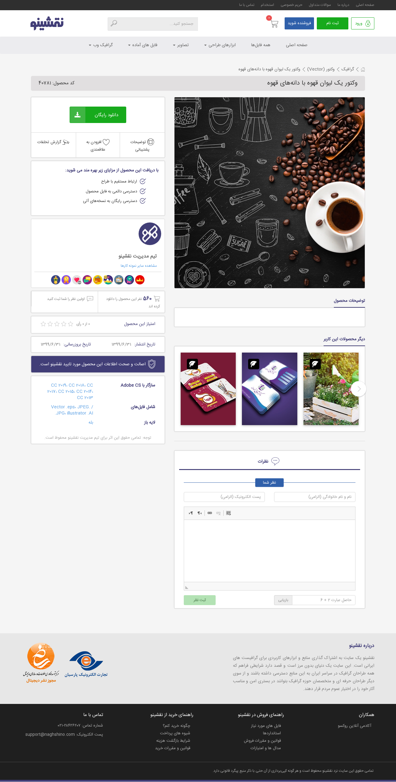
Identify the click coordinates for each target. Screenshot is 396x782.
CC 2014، (84, 391)
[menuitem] (348, 69)
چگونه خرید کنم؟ (176, 726)
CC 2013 (85, 398)
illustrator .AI (80, 413)
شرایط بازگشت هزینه (173, 740)
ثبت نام (332, 23)
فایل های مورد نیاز (266, 726)
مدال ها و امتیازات (266, 748)
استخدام (267, 5)
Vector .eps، (64, 407)
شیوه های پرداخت (175, 733)
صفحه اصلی (365, 5)
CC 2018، (78, 385)
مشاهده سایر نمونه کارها (139, 266)
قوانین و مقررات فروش (262, 740)
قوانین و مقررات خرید (172, 748)
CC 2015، (67, 391)
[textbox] (269, 551)
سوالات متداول (320, 5)
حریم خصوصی (291, 5)
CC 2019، (60, 385)
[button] (191, 513)
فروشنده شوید (299, 23)
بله (90, 422)
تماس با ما (246, 5)
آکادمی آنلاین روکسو (354, 726)
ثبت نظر (200, 600)
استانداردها (272, 733)
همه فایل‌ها (260, 45)
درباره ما (343, 5)
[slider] (57, 324)
